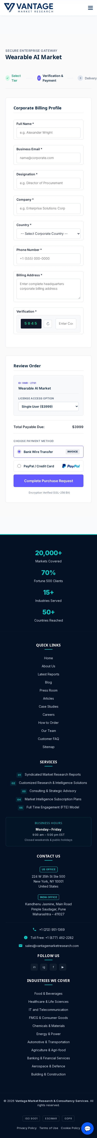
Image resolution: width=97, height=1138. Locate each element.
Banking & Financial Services (48, 1058)
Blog (48, 682)
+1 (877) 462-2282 (59, 937)
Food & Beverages (48, 993)
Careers (49, 714)
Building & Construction (48, 1074)
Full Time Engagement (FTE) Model (53, 807)
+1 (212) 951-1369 (52, 929)
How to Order (48, 723)
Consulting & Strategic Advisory (53, 791)
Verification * (26, 311)
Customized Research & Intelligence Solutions (53, 782)
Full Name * (25, 124)
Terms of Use (48, 1128)
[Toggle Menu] (90, 8)
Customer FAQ (48, 739)
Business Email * (29, 149)
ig (44, 967)
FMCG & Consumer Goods (48, 1017)
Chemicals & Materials (48, 1025)
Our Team (48, 731)
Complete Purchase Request (48, 481)
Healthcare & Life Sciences (48, 1001)
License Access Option (36, 398)
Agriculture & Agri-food (48, 1050)
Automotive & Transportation (49, 1042)
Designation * (27, 174)
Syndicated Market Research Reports (53, 774)
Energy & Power (49, 1034)
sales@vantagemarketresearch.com (52, 945)
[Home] (28, 8)
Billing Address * (29, 275)
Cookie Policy (70, 1128)
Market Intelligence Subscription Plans (53, 799)
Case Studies (48, 706)
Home (48, 658)
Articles (48, 698)
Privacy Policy (27, 1128)
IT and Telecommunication (48, 1009)
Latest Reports (48, 674)
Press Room (49, 690)
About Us (48, 666)
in (34, 967)
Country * (24, 225)
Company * (25, 199)
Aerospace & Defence (48, 1066)
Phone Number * (29, 250)
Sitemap (49, 747)
